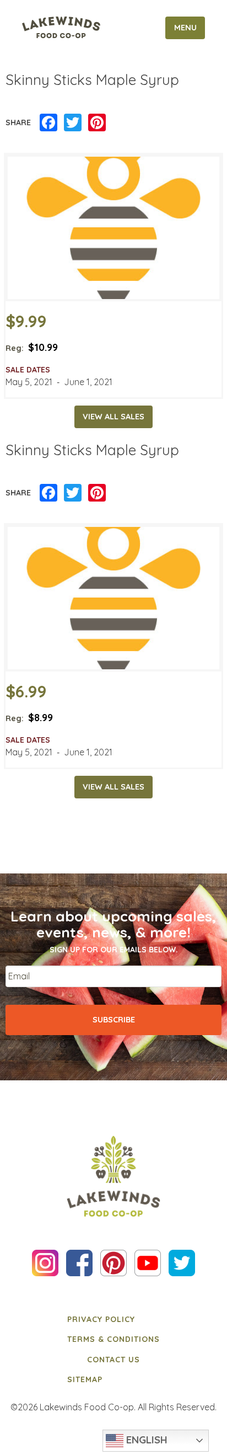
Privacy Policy (101, 1319)
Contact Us (113, 1360)
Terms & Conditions (113, 1339)
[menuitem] (113, 1319)
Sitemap (84, 1379)
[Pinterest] (97, 123)
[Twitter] (73, 123)
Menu (185, 28)
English (145, 1439)
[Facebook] (48, 123)
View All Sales (113, 417)
